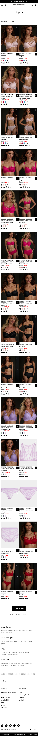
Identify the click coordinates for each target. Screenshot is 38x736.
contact (21, 700)
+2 (27, 267)
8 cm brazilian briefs (24, 98)
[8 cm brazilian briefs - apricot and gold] (20, 102)
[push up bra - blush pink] (22, 185)
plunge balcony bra (5, 429)
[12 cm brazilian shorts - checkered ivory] (5, 267)
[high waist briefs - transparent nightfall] (3, 557)
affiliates (4, 708)
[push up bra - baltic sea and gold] (24, 60)
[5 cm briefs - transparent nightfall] (22, 516)
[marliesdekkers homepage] (19, 5)
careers (3, 695)
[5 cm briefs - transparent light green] (20, 516)
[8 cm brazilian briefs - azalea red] (22, 102)
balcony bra (4, 56)
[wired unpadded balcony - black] (1, 226)
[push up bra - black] (20, 185)
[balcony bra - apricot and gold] (1, 60)
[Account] (32, 5)
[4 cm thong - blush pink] (22, 226)
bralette (21, 470)
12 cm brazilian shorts (6, 263)
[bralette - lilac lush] (24, 474)
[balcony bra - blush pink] (3, 185)
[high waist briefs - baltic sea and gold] (24, 143)
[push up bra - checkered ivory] (24, 185)
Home (16, 15)
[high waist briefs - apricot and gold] (20, 143)
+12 (27, 143)
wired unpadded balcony (7, 222)
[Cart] (36, 5)
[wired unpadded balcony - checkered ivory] (5, 226)
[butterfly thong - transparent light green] (1, 516)
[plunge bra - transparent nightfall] (22, 433)
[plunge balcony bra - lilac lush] (5, 433)
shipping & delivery (25, 695)
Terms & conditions (19, 734)
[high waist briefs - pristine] (20, 267)
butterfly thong (4, 512)
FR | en (34, 729)
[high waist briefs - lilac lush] (5, 557)
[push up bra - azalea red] (22, 60)
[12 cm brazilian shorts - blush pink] (3, 267)
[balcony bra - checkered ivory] (5, 185)
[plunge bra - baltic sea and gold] (5, 102)
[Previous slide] (2, 38)
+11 (8, 184)
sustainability (5, 700)
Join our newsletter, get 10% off (12, 679)
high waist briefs (23, 139)
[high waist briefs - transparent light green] (1, 557)
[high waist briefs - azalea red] (22, 143)
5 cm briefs (22, 512)
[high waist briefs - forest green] (24, 267)
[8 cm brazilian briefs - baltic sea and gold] (24, 102)
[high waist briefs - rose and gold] (22, 267)
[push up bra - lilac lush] (5, 474)
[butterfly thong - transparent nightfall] (3, 516)
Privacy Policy (5, 734)
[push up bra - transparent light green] (1, 474)
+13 (8, 60)
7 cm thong (3, 139)
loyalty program (6, 697)
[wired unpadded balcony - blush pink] (3, 226)
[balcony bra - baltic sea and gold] (5, 60)
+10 (8, 226)
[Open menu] (2, 5)
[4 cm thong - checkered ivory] (24, 226)
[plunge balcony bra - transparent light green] (1, 433)
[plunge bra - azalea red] (3, 102)
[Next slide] (17, 38)
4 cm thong (22, 222)
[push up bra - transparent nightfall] (3, 474)
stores (3, 705)
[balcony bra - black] (1, 185)
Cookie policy (32, 734)
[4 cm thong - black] (20, 226)
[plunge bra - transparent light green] (20, 433)
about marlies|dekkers (8, 692)
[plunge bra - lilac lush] (24, 433)
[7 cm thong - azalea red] (3, 143)
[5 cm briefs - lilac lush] (24, 516)
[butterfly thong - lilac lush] (5, 516)
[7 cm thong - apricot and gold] (1, 143)
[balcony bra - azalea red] (3, 60)
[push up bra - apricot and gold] (20, 60)
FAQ (20, 692)
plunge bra (3, 98)
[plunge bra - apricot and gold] (1, 102)
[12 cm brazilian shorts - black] (1, 267)
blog (2, 702)
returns (21, 697)
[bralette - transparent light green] (22, 474)
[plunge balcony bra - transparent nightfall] (3, 433)
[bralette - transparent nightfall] (20, 474)
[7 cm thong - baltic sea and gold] (5, 143)
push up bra (22, 56)
